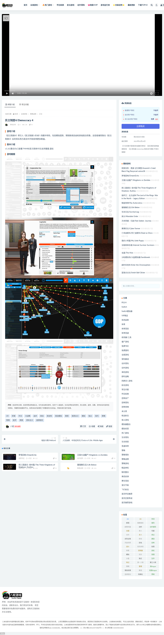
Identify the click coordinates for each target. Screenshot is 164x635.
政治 (42, 416)
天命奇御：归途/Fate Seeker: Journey (136, 221)
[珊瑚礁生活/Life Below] (68, 467)
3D (140, 519)
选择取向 (39, 420)
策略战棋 (33, 114)
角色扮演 (125, 476)
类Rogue (153, 566)
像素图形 (140, 523)
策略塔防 (125, 455)
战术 (35, 416)
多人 (140, 535)
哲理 (13, 416)
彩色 (140, 543)
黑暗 (153, 574)
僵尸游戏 (125, 342)
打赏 (84, 426)
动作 (140, 527)
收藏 (93, 426)
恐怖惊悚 (125, 407)
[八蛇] (6, 125)
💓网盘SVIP (93, 5)
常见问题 (125, 390)
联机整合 (125, 472)
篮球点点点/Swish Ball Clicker (133, 273)
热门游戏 (125, 433)
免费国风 (125, 350)
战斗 (127, 546)
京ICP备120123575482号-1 (92, 628)
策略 (103, 416)
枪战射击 (125, 416)
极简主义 (75, 416)
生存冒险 (125, 437)
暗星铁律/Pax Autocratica (132, 203)
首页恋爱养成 (127, 498)
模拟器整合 (126, 424)
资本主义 (29, 420)
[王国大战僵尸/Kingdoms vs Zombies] (68, 457)
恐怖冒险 (125, 403)
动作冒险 (81, 5)
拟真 (153, 546)
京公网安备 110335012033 (114, 628)
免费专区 (22, 458)
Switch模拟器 (127, 311)
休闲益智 (125, 320)
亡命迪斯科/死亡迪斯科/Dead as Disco (137, 233)
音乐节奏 (125, 485)
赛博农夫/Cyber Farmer (131, 229)
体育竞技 (125, 329)
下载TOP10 (142, 5)
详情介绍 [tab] (11, 104)
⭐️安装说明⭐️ (119, 5)
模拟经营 (125, 429)
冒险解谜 (125, 359)
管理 (8, 420)
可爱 (153, 531)
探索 (127, 550)
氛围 (153, 554)
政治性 (49, 416)
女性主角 (128, 539)
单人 (140, 531)
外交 (20, 416)
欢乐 (140, 554)
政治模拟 (58, 416)
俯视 (127, 523)
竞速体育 (125, 446)
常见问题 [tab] (25, 104)
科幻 (127, 562)
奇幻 (153, 535)
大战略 (27, 416)
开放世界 (128, 543)
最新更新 (131, 5)
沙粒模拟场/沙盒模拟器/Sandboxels (136, 257)
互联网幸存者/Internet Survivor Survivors (138, 245)
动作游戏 (125, 368)
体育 (123, 324)
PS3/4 (124, 303)
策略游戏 (125, 463)
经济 (14, 420)
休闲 (153, 519)
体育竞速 (125, 333)
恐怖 (153, 543)
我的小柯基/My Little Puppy (133, 241)
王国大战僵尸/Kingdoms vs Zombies (92, 455)
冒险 (153, 523)
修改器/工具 (126, 337)
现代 (97, 416)
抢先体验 (140, 546)
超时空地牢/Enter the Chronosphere (136, 265)
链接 (110, 426)
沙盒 (127, 558)
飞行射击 (125, 490)
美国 (21, 420)
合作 (127, 535)
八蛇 (15, 426)
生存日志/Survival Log (130, 212)
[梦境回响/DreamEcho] (9, 457)
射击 (140, 539)
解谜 (140, 570)
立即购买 (140, 126)
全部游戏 (24, 114)
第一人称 (140, 562)
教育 (67, 416)
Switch (124, 307)
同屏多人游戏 (127, 381)
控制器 (140, 550)
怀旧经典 (60, 5)
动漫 (127, 531)
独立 (90, 416)
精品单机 (125, 468)
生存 (153, 558)
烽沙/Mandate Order (130, 216)
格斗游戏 (125, 420)
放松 (153, 550)
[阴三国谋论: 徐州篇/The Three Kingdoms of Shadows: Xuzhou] (9, 467)
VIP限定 (125, 316)
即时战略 (125, 376)
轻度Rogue (153, 570)
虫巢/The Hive (127, 253)
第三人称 (153, 562)
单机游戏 (125, 372)
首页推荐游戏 (127, 503)
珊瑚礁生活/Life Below (86, 465)
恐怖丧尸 (125, 398)
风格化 (140, 574)
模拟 (83, 416)
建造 (153, 539)
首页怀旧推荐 (127, 494)
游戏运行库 (105, 5)
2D (7, 416)
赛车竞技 (125, 481)
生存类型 (125, 442)
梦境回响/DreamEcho (28, 455)
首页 (25, 5)
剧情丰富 (128, 527)
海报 (101, 426)
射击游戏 (70, 5)
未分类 (124, 411)
